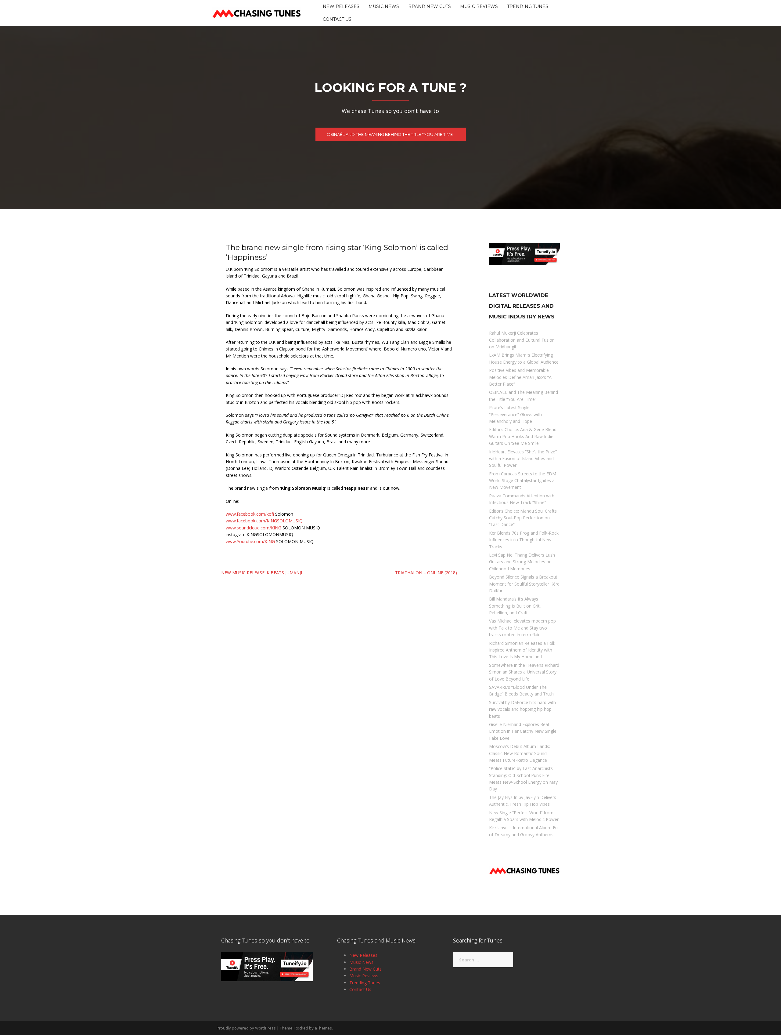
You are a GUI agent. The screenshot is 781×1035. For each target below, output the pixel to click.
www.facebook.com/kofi (250, 514)
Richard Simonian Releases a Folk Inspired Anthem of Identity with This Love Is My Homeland (522, 650)
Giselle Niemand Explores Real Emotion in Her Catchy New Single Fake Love (522, 731)
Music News (384, 6)
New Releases (341, 6)
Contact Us (337, 19)
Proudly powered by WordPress (246, 1028)
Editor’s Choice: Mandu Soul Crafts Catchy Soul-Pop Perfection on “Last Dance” (523, 518)
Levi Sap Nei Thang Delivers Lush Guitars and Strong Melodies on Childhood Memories (522, 562)
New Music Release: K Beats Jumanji (261, 573)
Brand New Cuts (429, 6)
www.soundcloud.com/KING (253, 528)
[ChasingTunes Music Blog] (256, 12)
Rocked (301, 1028)
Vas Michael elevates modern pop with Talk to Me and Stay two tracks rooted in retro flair (522, 627)
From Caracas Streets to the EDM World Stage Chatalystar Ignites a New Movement (522, 480)
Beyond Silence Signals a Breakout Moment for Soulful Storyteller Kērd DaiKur (524, 584)
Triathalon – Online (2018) (426, 573)
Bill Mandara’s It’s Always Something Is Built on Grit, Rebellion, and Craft (515, 606)
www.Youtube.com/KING (250, 541)
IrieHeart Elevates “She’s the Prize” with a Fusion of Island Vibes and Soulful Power (523, 458)
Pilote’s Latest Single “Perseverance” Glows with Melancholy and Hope (515, 414)
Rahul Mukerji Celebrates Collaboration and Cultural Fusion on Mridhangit (522, 340)
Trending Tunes (527, 6)
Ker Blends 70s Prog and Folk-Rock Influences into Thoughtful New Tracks (524, 540)
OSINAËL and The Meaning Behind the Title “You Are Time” (391, 134)
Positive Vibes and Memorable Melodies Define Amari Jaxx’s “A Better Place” (520, 377)
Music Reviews (479, 6)
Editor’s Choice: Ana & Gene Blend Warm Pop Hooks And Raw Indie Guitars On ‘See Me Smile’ (522, 436)
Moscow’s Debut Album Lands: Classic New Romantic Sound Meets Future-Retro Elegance (519, 753)
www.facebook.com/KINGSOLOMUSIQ (264, 521)
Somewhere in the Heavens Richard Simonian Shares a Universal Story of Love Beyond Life (524, 672)
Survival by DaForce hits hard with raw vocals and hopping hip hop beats (522, 709)
